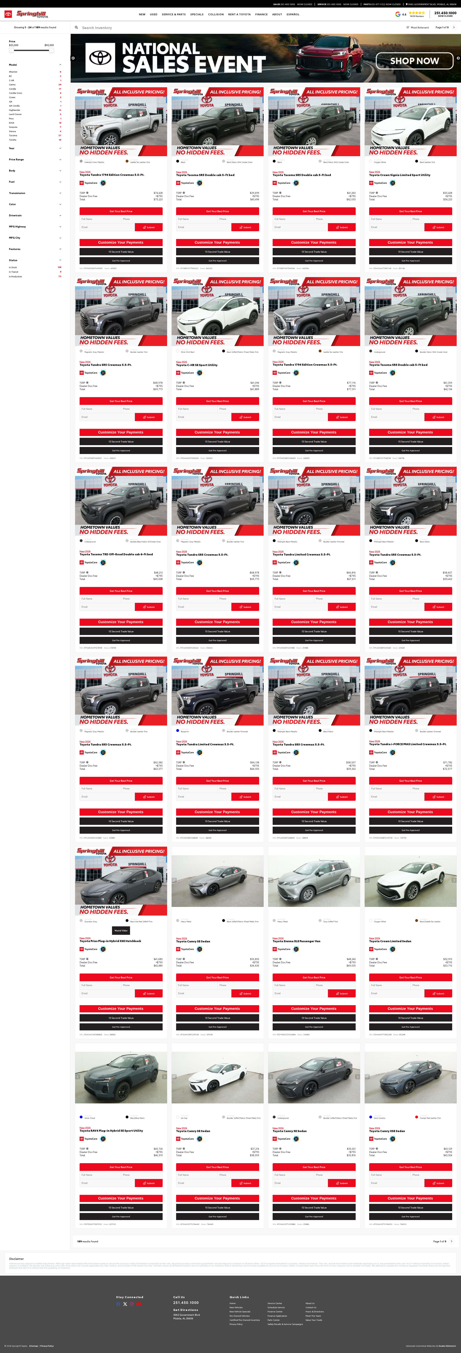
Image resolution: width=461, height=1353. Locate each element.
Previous (73, 58)
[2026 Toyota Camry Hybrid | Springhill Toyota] (265, 58)
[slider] (11, 50)
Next (458, 58)
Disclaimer (449, 40)
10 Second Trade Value (121, 251)
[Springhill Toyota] (32, 14)
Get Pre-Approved (121, 260)
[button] (164, 121)
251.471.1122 (374, 4)
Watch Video (121, 930)
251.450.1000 (284, 4)
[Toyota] (8, 14)
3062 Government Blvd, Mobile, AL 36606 (432, 4)
